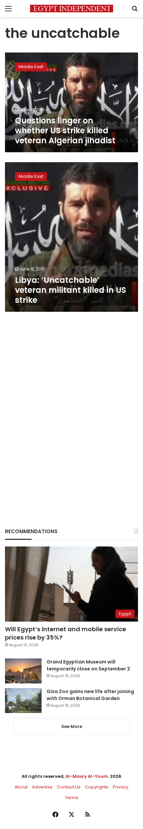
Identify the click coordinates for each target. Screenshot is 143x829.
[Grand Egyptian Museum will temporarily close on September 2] (23, 670)
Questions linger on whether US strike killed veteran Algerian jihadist (65, 130)
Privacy (120, 787)
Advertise (42, 787)
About (21, 787)
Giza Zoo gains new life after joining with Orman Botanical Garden (90, 695)
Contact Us (68, 787)
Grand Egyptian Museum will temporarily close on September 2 (88, 665)
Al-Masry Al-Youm (87, 776)
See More (71, 726)
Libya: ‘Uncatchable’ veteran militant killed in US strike (70, 290)
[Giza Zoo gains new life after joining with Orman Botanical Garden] (23, 700)
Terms (71, 797)
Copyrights (96, 787)
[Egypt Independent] (71, 8)
